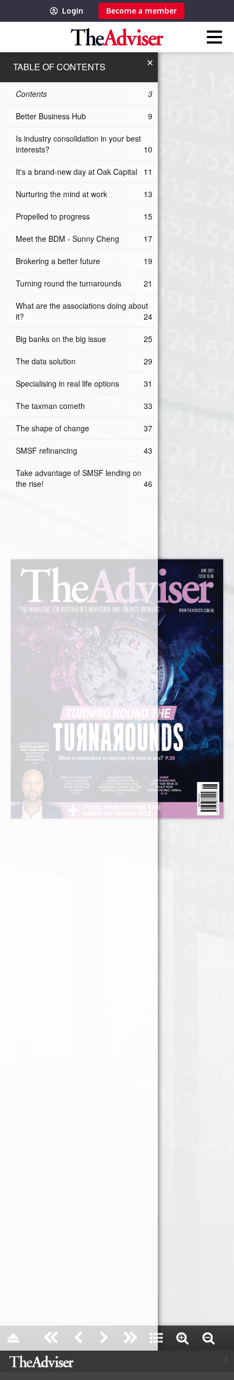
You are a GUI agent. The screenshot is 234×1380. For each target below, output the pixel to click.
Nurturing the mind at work (84, 193)
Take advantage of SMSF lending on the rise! (84, 478)
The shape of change (84, 428)
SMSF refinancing (84, 450)
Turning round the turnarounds (84, 283)
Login (72, 10)
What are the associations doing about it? (84, 311)
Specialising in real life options (84, 383)
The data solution (84, 361)
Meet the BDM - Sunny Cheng (84, 238)
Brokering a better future (84, 260)
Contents (84, 93)
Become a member (141, 10)
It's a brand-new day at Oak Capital (84, 171)
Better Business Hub (84, 116)
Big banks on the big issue (84, 338)
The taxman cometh (84, 405)
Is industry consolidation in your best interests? (84, 144)
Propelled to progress (84, 216)
